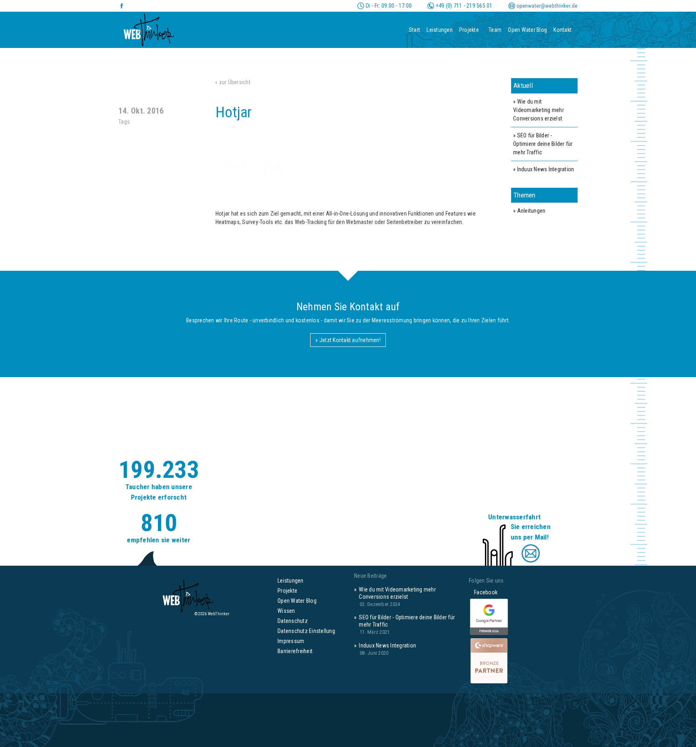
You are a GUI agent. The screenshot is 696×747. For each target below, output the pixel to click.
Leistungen (440, 30)
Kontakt (562, 30)
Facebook (483, 592)
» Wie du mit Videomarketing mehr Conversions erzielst (538, 110)
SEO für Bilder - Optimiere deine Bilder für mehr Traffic (407, 621)
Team (495, 30)
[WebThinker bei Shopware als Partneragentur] (489, 660)
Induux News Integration (387, 645)
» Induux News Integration (543, 169)
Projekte (469, 30)
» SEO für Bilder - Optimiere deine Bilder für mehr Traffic (543, 144)
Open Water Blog (527, 30)
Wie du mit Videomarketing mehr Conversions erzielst (397, 593)
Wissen (286, 611)
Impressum (291, 641)
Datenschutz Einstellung (306, 631)
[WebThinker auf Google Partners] (489, 617)
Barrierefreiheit (295, 651)
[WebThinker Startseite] (149, 27)
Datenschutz (293, 621)
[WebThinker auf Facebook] (121, 5)
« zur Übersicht (233, 82)
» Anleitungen (529, 211)
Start (414, 30)
